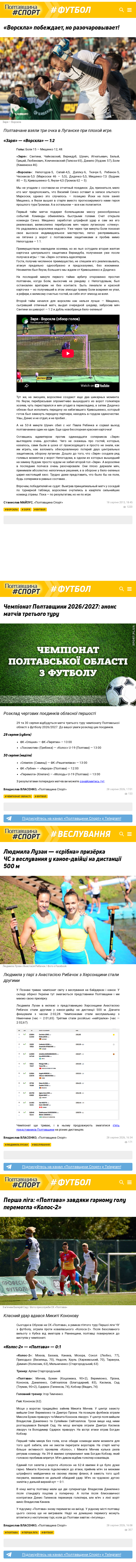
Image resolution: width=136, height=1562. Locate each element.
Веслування (84, 834)
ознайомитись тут (92, 781)
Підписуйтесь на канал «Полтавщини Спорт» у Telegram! (71, 818)
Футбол (74, 10)
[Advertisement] (68, 552)
